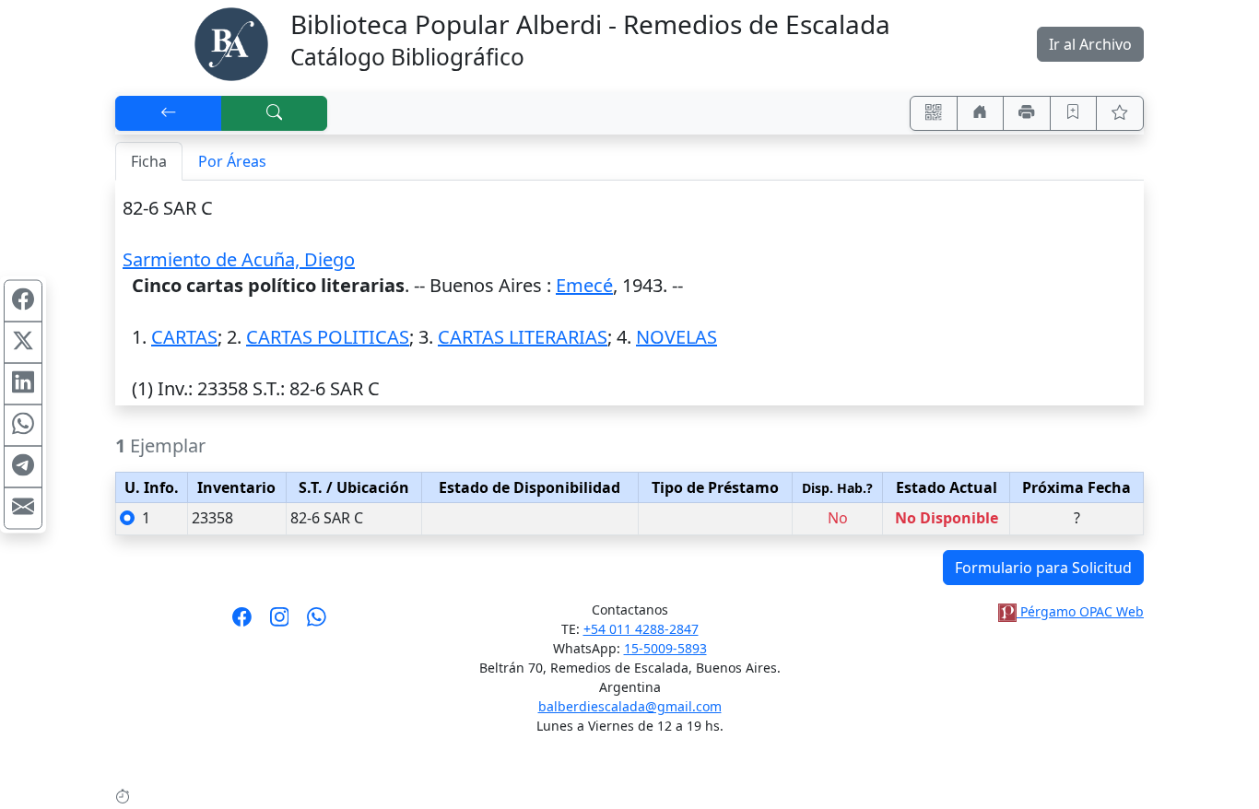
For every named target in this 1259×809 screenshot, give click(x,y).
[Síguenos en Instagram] (279, 623)
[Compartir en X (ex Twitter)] (23, 343)
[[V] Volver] (168, 113)
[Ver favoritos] (1120, 113)
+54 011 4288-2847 (641, 629)
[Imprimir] (1027, 113)
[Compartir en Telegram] (23, 467)
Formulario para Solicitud (1043, 567)
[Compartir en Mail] (23, 508)
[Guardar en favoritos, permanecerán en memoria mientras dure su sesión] (1074, 113)
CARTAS (184, 336)
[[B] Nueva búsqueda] (274, 113)
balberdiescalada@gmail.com (630, 706)
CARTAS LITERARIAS (522, 336)
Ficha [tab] (149, 161)
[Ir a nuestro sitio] (981, 113)
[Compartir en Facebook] (23, 301)
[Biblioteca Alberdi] (231, 42)
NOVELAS (676, 336)
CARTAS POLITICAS (327, 336)
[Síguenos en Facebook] (242, 623)
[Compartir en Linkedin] (23, 384)
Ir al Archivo (1090, 44)
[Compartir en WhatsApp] (23, 425)
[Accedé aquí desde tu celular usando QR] (934, 113)
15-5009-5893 (665, 648)
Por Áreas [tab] (232, 161)
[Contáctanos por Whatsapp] (316, 623)
